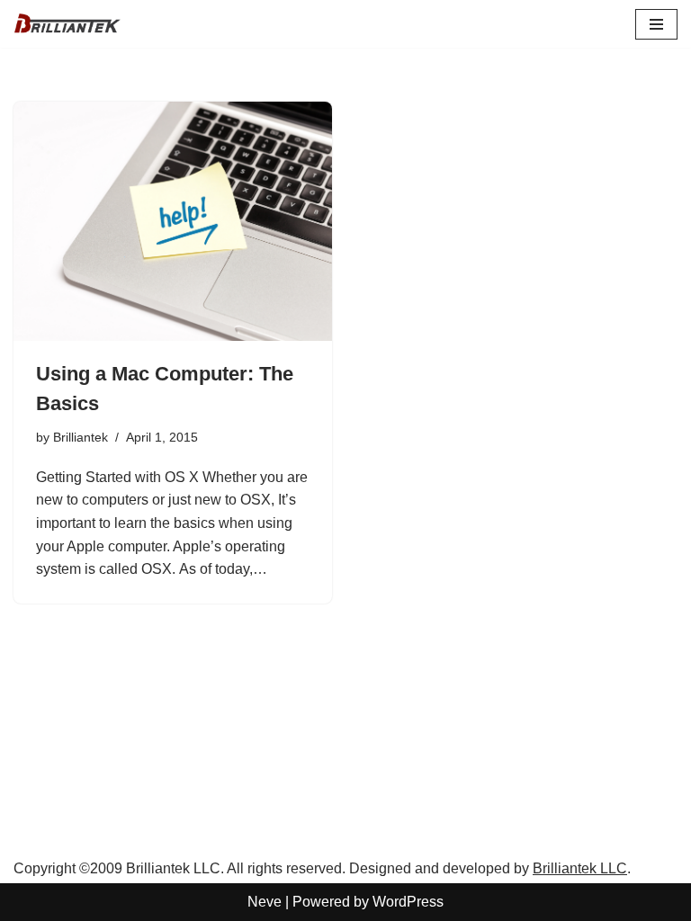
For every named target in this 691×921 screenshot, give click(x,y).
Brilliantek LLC (580, 868)
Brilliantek (80, 437)
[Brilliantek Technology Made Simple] (67, 24)
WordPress (408, 901)
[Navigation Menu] (656, 24)
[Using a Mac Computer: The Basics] (172, 221)
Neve (264, 901)
